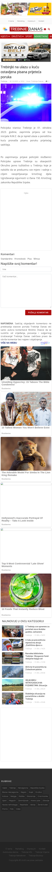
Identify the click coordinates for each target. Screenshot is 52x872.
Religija (13, 796)
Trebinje (4, 81)
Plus (29, 258)
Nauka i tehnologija (9, 805)
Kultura (5, 796)
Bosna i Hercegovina (10, 792)
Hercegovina (23, 788)
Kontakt (41, 21)
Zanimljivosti (23, 801)
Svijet (31, 792)
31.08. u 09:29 (40, 689)
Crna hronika (43, 796)
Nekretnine (41, 36)
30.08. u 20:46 (40, 702)
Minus (37, 258)
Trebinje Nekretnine (17, 856)
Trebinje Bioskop (36, 856)
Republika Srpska (37, 788)
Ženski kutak (43, 805)
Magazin (12, 801)
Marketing (21, 21)
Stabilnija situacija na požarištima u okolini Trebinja (35, 696)
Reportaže (24, 805)
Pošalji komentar (38, 312)
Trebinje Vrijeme (42, 852)
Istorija (32, 805)
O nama (11, 21)
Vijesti (4, 36)
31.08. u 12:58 (40, 662)
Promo (5, 809)
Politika (22, 796)
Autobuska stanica (10, 852)
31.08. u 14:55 (40, 635)
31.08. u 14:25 (40, 648)
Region (23, 792)
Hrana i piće (35, 801)
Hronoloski (20, 258)
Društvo (17, 36)
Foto (11, 809)
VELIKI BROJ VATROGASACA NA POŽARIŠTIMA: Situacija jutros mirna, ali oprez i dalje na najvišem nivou (36, 685)
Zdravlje (46, 801)
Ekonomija (31, 796)
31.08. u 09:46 (40, 673)
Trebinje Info (26, 852)
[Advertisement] (26, 221)
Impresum (31, 21)
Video (18, 809)
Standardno (7, 258)
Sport (28, 36)
